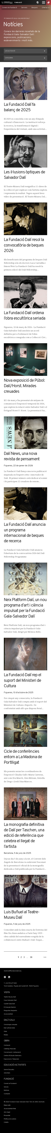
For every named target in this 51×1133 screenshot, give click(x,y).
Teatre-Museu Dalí (10, 997)
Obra (6, 1041)
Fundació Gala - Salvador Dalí (6, 2)
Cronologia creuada (10, 1024)
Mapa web (7, 1105)
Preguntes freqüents (10, 1010)
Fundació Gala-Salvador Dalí (17, 18)
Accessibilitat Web (10, 1109)
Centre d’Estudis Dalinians (12, 1055)
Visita (7, 992)
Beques (35, 8)
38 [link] (31, 957)
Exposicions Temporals (11, 1059)
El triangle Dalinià (10, 1007)
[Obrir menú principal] (43, 2)
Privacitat (7, 1115)
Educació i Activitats (15, 1065)
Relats (6, 1035)
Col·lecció (7, 1045)
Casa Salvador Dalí (10, 1000)
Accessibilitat (8, 1014)
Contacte (7, 1094)
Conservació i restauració (12, 1052)
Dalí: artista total (9, 1028)
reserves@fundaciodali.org (12, 971)
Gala (5, 1031)
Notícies (6, 1090)
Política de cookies (10, 1119)
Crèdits (6, 1122)
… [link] (27, 957)
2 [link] (21, 957)
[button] (25, 51)
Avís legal (7, 1112)
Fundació (18, 2)
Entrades (48, 2)
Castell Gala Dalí (9, 1004)
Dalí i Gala (9, 1020)
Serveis (24, 8)
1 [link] (18, 957)
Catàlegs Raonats (10, 1049)
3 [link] (24, 957)
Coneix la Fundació (9, 8)
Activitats (7, 1073)
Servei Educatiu (9, 1070)
